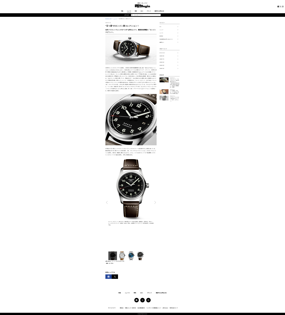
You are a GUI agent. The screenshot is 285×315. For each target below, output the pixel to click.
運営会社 (121, 307)
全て (160, 26)
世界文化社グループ (174, 307)
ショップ (161, 29)
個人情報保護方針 (141, 307)
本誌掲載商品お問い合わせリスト (166, 39)
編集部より (162, 42)
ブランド (149, 11)
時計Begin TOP (108, 18)
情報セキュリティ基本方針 (130, 307)
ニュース (129, 11)
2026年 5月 (162, 65)
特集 (122, 11)
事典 (136, 11)
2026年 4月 (162, 68)
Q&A (142, 11)
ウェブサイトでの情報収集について (154, 307)
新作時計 (161, 36)
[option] (131, 192)
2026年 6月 (162, 62)
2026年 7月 (162, 59)
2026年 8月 (162, 56)
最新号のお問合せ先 (159, 11)
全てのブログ (162, 52)
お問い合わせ (165, 307)
